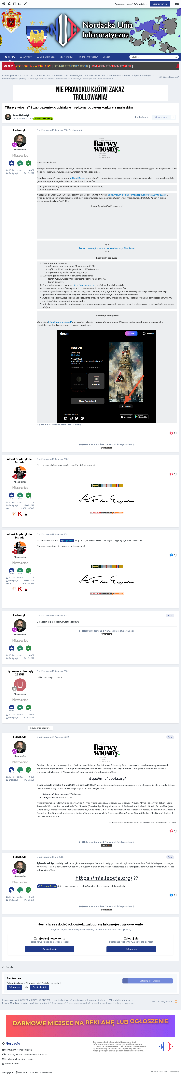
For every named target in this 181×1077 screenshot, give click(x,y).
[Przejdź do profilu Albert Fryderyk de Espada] (20, 472)
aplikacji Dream (77, 178)
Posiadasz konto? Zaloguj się (130, 4)
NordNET (68, 57)
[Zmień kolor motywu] (25, 4)
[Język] (177, 4)
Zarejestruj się (160, 4)
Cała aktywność (47, 57)
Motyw (22, 1072)
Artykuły (27, 57)
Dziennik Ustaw (90, 57)
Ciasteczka (46, 1072)
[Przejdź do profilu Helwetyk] (8, 117)
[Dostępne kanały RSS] (176, 1002)
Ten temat (164, 57)
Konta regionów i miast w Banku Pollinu (26, 1054)
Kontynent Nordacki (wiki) (19, 1049)
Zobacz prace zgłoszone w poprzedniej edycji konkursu (106, 248)
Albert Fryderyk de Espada (19, 461)
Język (8, 1072)
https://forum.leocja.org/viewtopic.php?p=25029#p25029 (136, 195)
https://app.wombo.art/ (84, 285)
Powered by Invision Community (165, 1071)
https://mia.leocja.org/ (107, 778)
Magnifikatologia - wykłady (107, 66)
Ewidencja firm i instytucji (18, 1059)
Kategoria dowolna (52, 797)
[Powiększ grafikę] (107, 147)
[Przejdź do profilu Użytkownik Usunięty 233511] (20, 684)
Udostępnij (142, 117)
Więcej (106, 57)
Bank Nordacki (12, 1063)
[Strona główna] (3, 4)
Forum (11, 57)
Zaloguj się (131, 949)
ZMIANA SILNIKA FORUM (57, 66)
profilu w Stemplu (149, 822)
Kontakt (34, 1072)
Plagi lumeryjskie (17, 66)
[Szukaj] (175, 57)
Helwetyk (24, 115)
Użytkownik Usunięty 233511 (19, 673)
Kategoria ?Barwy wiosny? (56, 794)
